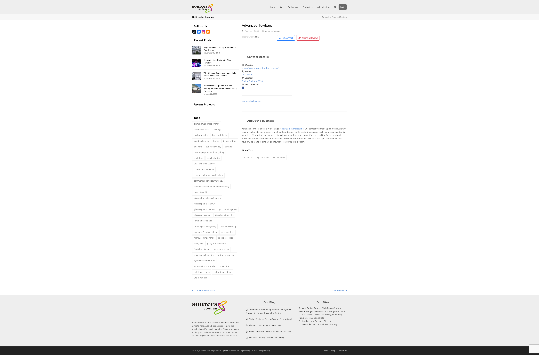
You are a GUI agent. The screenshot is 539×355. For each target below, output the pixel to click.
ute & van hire (200, 277)
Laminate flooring (228, 226)
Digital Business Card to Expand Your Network (270, 319)
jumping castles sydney (205, 226)
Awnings (217, 129)
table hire (224, 266)
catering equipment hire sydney (209, 152)
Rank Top (303, 318)
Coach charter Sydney (204, 163)
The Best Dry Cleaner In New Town (265, 325)
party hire (198, 243)
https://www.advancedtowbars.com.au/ (260, 68)
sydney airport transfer (205, 266)
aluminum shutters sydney (206, 123)
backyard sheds (219, 135)
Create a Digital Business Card (226, 351)
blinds (216, 141)
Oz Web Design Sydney (310, 308)
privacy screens (221, 249)
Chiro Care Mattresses (204, 290)
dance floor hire (201, 192)
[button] (335, 7)
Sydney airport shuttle (204, 260)
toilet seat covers (202, 272)
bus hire (198, 146)
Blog (333, 351)
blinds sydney (229, 141)
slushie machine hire (204, 255)
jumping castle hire (203, 220)
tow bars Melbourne (251, 101)
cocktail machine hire (204, 169)
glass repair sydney (228, 209)
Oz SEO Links (305, 324)
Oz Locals (303, 321)
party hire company (216, 243)
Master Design (306, 311)
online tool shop (225, 237)
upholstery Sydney (222, 272)
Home (326, 351)
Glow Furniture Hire (224, 215)
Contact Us (342, 351)
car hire (228, 146)
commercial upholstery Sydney (208, 180)
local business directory (227, 322)
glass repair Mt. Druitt (204, 209)
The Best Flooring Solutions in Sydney (266, 337)
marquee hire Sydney (204, 237)
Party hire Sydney (202, 249)
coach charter (213, 158)
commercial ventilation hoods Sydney (211, 186)
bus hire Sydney (213, 146)
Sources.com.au (206, 351)
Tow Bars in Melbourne (293, 128)
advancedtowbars (272, 31)
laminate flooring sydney (205, 232)
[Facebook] (243, 87)
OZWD (302, 314)
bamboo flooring (201, 141)
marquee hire (227, 232)
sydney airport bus (226, 255)
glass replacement (202, 215)
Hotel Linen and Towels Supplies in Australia (270, 331)
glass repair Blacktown (204, 203)
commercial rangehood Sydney (208, 175)
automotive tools (202, 129)
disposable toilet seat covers (207, 198)
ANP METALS (338, 290)
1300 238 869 (248, 74)
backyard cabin (201, 135)
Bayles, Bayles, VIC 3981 (253, 81)
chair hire (198, 158)
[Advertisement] (322, 84)
